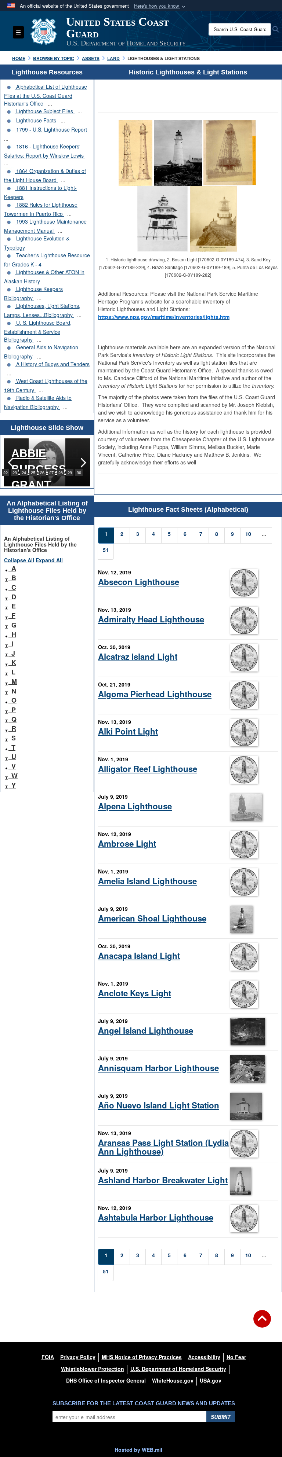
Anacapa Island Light (139, 955)
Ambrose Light (127, 843)
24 (24, 472)
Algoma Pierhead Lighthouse (155, 694)
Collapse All (19, 560)
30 (79, 472)
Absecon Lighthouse (138, 582)
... (50, 103)
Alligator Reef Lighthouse (147, 769)
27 (51, 472)
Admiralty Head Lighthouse (151, 619)
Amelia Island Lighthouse (147, 881)
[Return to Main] (262, 1323)
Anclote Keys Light (134, 993)
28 (60, 472)
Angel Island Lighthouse (145, 1030)
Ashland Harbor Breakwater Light (163, 1180)
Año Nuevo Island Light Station (158, 1105)
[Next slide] (82, 462)
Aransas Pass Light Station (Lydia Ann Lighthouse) (163, 1147)
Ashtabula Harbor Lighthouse (155, 1217)
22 (5, 472)
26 (42, 472)
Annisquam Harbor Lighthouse (158, 1068)
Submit (221, 1416)
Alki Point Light (128, 731)
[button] (160, 6)
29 (70, 472)
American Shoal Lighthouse (152, 918)
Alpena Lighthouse (135, 806)
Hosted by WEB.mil (138, 1449)
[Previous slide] (11, 462)
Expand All (49, 560)
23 (14, 472)
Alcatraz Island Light (137, 656)
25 (33, 472)
